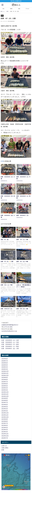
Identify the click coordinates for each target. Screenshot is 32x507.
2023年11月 (4, 415)
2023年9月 (4, 419)
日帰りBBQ (4, 447)
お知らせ (4, 445)
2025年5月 (4, 385)
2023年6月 (4, 425)
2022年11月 (4, 433)
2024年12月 (5, 392)
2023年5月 (4, 427)
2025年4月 (4, 388)
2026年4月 (4, 367)
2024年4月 (4, 408)
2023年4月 (4, 429)
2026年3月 (4, 369)
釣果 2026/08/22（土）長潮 (10, 346)
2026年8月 (4, 358)
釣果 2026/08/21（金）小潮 (10, 348)
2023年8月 (4, 421)
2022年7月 (4, 438)
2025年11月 (4, 373)
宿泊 (19, 8)
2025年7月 (4, 381)
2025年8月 (4, 379)
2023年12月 (5, 413)
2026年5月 (4, 365)
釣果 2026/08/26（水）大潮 (10, 340)
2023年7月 (4, 423)
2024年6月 (4, 404)
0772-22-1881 (8, 327)
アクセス (27, 8)
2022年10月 (5, 435)
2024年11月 (4, 394)
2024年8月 (4, 400)
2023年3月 (4, 431)
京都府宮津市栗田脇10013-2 (9, 324)
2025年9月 (4, 377)
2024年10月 (5, 396)
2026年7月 (4, 360)
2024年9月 (4, 398)
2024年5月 (4, 406)
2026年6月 (4, 363)
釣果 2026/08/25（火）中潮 (10, 342)
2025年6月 (4, 383)
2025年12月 (5, 371)
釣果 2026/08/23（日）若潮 (10, 344)
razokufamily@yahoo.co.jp (9, 331)
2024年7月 (4, 402)
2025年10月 (5, 375)
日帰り (11, 8)
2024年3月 (4, 410)
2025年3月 (4, 390)
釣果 (2, 15)
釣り (4, 8)
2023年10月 (5, 417)
